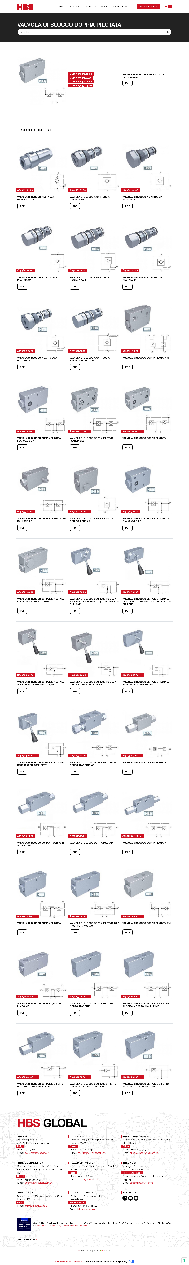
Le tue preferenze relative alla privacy (106, 1261)
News (104, 6)
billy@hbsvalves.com (88, 1209)
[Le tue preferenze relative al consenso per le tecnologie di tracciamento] (184, 1260)
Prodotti (90, 6)
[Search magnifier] (168, 32)
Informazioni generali (80, 1226)
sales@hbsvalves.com (141, 1182)
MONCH (39, 1239)
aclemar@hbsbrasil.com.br (38, 1182)
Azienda (74, 6)
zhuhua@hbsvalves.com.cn (91, 1153)
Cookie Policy (55, 1226)
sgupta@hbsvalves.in (88, 1179)
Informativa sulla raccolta (68, 1261)
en (165, 6)
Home (61, 6)
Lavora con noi (122, 6)
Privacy (66, 1226)
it (170, 6)
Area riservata (148, 6)
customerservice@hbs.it (37, 1153)
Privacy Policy (41, 1226)
